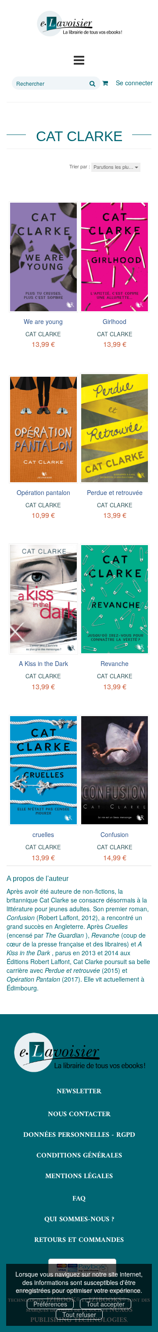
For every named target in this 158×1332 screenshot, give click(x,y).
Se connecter (134, 82)
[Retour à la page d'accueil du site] (79, 23)
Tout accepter (105, 1303)
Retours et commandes (79, 1240)
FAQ (79, 1199)
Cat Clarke (43, 334)
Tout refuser (79, 1314)
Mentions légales (79, 1176)
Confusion (115, 834)
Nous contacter (79, 1114)
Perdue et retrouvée (115, 492)
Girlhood (114, 321)
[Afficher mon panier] (105, 82)
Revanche (115, 663)
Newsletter (79, 1091)
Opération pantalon (43, 492)
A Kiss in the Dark (43, 663)
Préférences (50, 1303)
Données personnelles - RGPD (79, 1135)
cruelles (43, 834)
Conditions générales (79, 1156)
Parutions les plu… (114, 166)
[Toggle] (79, 59)
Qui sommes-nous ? (79, 1219)
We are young (43, 321)
